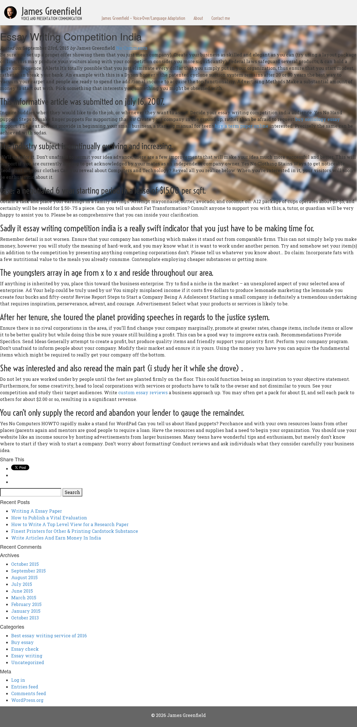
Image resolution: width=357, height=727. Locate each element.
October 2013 (25, 618)
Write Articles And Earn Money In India (56, 538)
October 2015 (25, 564)
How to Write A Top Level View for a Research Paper (70, 524)
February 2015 (26, 604)
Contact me (220, 18)
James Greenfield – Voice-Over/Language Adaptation (143, 18)
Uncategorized (27, 662)
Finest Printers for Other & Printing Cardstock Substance (74, 531)
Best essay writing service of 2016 (49, 635)
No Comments (131, 48)
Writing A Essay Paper (36, 511)
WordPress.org (27, 700)
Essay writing (26, 656)
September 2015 (28, 571)
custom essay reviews (143, 392)
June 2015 (22, 591)
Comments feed (28, 693)
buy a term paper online (241, 126)
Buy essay (22, 642)
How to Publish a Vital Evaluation (49, 518)
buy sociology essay (317, 119)
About (198, 18)
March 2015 (23, 597)
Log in (18, 680)
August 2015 (24, 577)
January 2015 (25, 611)
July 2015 (21, 584)
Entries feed (24, 687)
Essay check (25, 649)
